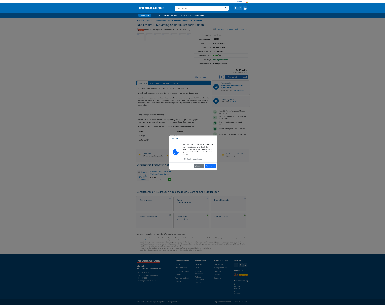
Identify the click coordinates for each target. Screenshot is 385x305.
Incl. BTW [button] (239, 2)
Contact (157, 15)
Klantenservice (185, 15)
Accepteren (210, 166)
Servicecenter (199, 15)
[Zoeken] (226, 8)
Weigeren (199, 166)
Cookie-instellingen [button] (194, 159)
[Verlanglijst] (240, 8)
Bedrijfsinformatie (170, 15)
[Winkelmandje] (245, 8)
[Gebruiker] (236, 8)
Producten (144, 15)
